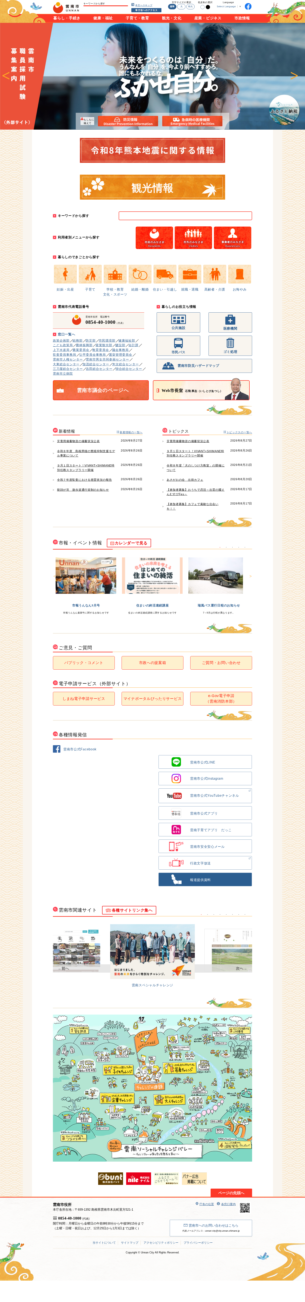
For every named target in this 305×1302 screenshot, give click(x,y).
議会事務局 (120, 350)
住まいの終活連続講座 (152, 605)
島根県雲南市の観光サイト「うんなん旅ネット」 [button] (226, 915)
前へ (6, 76)
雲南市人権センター (68, 359)
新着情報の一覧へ (131, 432)
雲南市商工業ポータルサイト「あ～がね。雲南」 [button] (245, 915)
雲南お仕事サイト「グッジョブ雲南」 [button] (239, 915)
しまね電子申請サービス (83, 699)
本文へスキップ (143, 5)
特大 (190, 6)
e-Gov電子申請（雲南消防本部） (221, 698)
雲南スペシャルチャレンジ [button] (201, 915)
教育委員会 (100, 350)
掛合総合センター (129, 369)
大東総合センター (66, 364)
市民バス (178, 352)
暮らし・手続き (67, 18)
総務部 (78, 340)
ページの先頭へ (231, 1193)
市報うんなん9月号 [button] (220, 547)
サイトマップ (129, 1242)
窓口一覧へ (66, 334)
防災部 (91, 340)
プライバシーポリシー (198, 1242)
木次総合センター (125, 364)
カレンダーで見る (131, 543)
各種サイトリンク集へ (132, 910)
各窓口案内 (228, 1204)
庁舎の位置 (206, 1204)
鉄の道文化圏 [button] (232, 915)
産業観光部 (104, 345)
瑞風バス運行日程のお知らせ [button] (232, 547)
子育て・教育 (137, 18)
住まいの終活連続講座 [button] (226, 547)
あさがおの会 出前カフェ (185, 479)
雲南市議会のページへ (103, 390)
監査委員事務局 (64, 354)
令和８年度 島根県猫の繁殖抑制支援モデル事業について (86, 453)
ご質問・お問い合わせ (221, 663)
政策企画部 (61, 340)
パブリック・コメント (83, 663)
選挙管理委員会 (120, 354)
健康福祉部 (126, 340)
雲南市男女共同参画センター (107, 359)
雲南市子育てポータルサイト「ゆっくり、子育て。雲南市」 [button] (214, 915)
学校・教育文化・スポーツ (115, 292)
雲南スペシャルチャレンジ (152, 985)
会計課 (133, 345)
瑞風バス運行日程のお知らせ (219, 605)
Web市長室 (192, 390)
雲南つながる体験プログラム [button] (245, 547)
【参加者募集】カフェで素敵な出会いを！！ (192, 506)
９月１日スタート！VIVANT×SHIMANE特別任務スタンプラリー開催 (86, 468)
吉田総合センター (99, 369)
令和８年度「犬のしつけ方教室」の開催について (195, 468)
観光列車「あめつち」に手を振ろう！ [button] (239, 547)
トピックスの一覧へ (239, 432)
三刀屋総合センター (68, 369)
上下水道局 (61, 350)
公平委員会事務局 (92, 354)
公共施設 (178, 328)
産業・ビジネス (208, 18)
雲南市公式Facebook (79, 749)
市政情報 (242, 18)
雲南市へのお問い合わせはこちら (213, 1225)
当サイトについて (104, 1242)
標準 (172, 6)
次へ (294, 76)
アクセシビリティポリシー (161, 1242)
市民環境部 (107, 340)
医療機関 (230, 328)
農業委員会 (81, 350)
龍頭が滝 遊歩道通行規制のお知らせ (83, 489)
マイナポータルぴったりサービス (152, 699)
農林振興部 (84, 345)
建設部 (120, 345)
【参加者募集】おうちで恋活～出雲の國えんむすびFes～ (195, 492)
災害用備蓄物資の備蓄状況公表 (78, 441)
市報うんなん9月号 (86, 605)
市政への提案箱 (152, 663)
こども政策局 (63, 345)
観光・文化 (172, 18)
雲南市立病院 (63, 373)
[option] (152, 76)
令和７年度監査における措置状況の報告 (84, 479)
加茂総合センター (96, 364)
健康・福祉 (103, 18)
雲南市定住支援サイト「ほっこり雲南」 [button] (207, 915)
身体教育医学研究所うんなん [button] (220, 915)
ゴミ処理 (230, 351)
